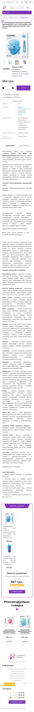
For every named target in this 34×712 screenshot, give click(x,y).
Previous (4, 62)
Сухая (20, 114)
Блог (24, 683)
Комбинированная (24, 109)
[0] (28, 7)
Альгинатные (24, 17)
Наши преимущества (17, 671)
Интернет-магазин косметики (17, 669)
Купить (23, 88)
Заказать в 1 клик (17, 101)
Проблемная (22, 113)
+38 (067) (18, 695)
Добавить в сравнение (12, 97)
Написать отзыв (17, 76)
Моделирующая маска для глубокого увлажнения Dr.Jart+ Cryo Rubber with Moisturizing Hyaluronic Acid (9, 532)
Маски (17, 17)
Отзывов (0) (24, 146)
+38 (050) (18, 697)
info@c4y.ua (9, 2)
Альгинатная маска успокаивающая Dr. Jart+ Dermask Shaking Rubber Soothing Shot (9, 560)
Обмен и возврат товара (17, 678)
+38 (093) (18, 693)
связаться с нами (17, 702)
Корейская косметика (17, 673)
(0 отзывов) (25, 74)
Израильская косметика (17, 676)
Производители (17, 680)
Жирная (20, 107)
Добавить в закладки (12, 94)
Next (30, 62)
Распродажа (9, 684)
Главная (4, 17)
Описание (10, 146)
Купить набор (17, 592)
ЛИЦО (11, 17)
